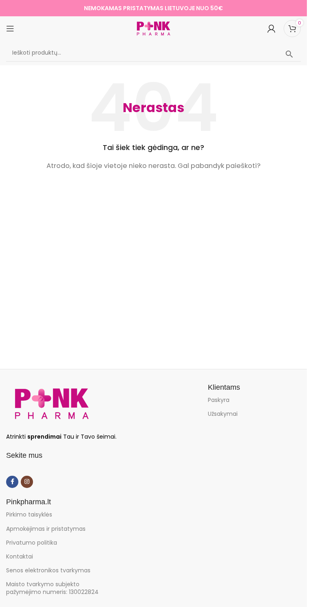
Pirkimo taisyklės (29, 514)
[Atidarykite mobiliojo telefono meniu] (10, 28)
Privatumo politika (31, 543)
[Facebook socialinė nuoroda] (12, 482)
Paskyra (218, 400)
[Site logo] (153, 28)
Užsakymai (223, 414)
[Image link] (51, 403)
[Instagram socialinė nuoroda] (27, 482)
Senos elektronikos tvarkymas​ (48, 570)
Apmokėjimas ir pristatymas (46, 529)
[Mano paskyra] (271, 28)
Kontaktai (19, 556)
